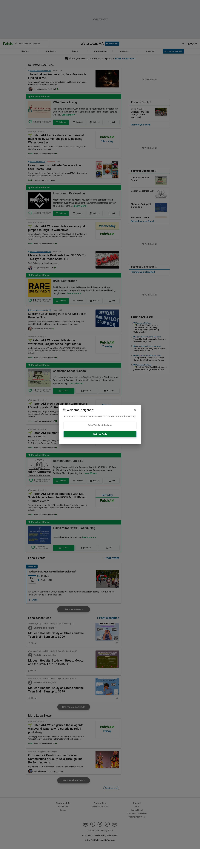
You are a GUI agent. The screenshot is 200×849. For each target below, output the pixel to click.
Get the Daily (100, 434)
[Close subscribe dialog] (135, 410)
